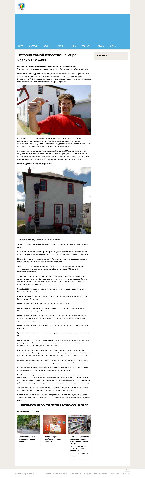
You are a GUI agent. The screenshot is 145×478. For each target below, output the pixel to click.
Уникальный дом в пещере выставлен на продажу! (28, 439)
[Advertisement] (72, 28)
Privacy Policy (114, 474)
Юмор (20, 46)
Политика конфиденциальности (56, 474)
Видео (113, 46)
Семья (47, 46)
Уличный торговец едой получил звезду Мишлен (53, 439)
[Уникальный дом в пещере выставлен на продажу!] (28, 424)
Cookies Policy (125, 474)
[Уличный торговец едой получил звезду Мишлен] (54, 424)
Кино (73, 46)
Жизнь (60, 46)
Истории (33, 46)
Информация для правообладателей (95, 474)
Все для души (19, 474)
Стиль (101, 46)
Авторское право (75, 474)
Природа (86, 46)
